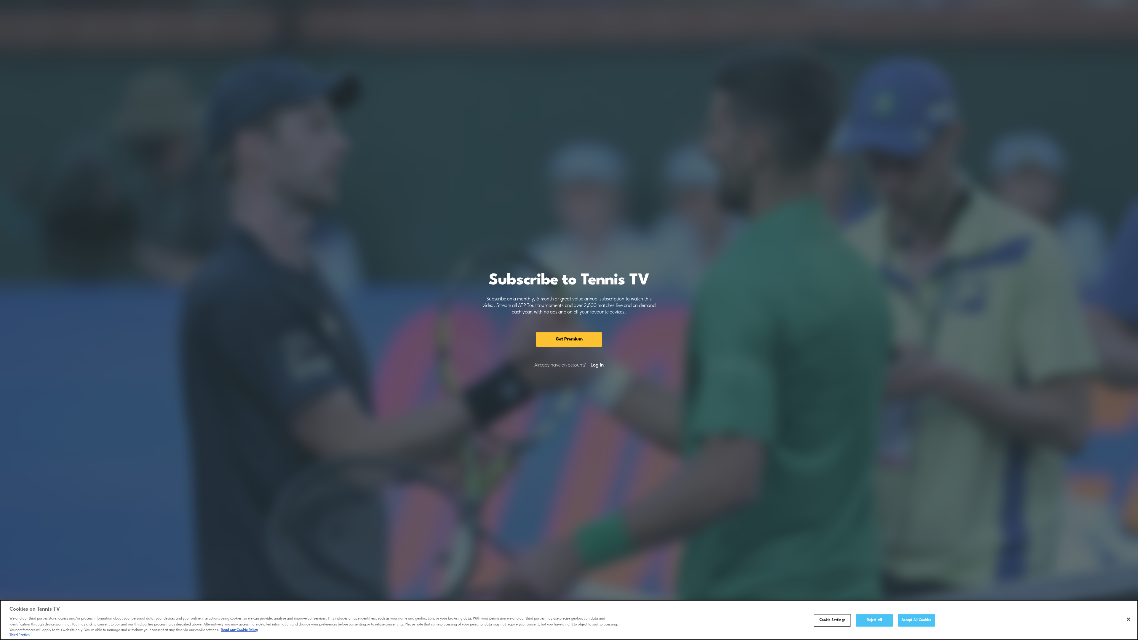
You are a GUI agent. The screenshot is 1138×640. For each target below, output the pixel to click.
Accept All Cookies (916, 620)
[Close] (1128, 619)
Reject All (874, 620)
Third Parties (19, 635)
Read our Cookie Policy (239, 630)
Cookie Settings (832, 620)
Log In (597, 365)
